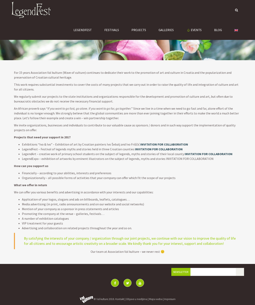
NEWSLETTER (180, 272)
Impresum (170, 299)
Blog (218, 30)
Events (196, 30)
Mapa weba (155, 299)
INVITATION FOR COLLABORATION (164, 144)
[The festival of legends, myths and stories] (31, 10)
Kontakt (119, 299)
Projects (138, 30)
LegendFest (83, 30)
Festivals (111, 30)
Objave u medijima (136, 299)
